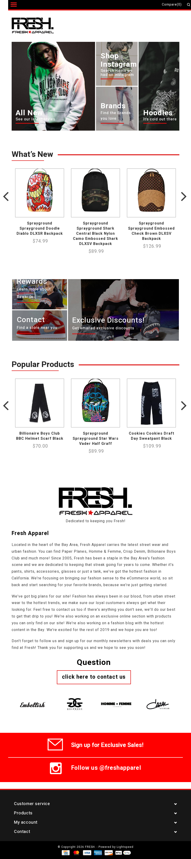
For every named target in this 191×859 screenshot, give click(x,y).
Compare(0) (172, 4)
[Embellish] (33, 699)
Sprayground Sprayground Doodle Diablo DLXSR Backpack (40, 228)
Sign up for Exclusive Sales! (107, 744)
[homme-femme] (116, 699)
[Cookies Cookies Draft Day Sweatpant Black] (151, 403)
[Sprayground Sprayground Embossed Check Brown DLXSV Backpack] (151, 193)
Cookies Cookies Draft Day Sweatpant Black (151, 436)
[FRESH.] (40, 25)
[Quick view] (59, 212)
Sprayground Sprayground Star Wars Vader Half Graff (96, 438)
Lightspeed (125, 847)
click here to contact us (94, 677)
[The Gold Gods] (75, 699)
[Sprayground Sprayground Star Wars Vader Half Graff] (95, 403)
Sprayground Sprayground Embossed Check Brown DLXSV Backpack (151, 231)
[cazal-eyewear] (158, 699)
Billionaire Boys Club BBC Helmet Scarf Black (39, 436)
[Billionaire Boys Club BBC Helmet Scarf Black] (39, 403)
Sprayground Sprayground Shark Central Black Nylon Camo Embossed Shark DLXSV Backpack (95, 233)
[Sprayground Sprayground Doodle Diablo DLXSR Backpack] (39, 193)
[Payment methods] (65, 852)
